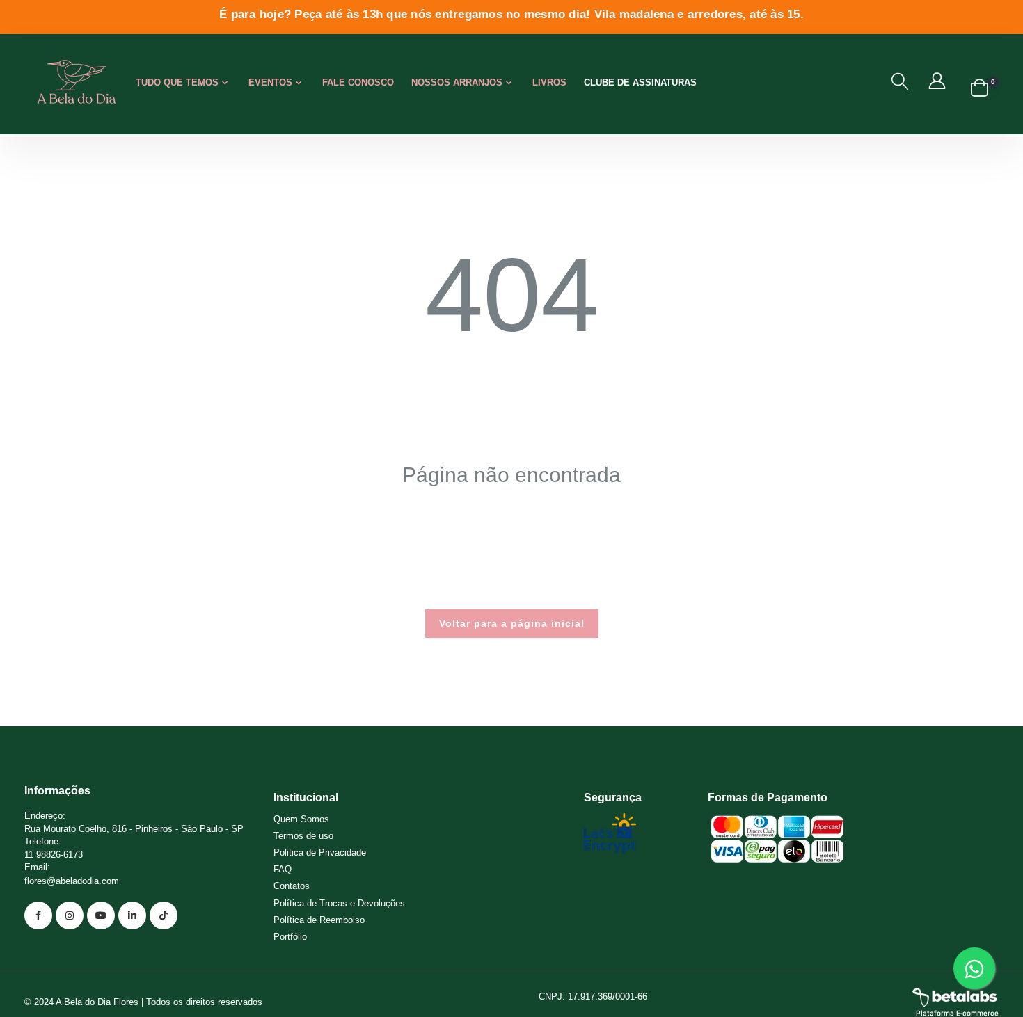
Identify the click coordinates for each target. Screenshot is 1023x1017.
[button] (900, 81)
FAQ (282, 869)
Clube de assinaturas (640, 82)
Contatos (291, 886)
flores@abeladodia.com (71, 881)
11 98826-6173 (53, 854)
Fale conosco (358, 82)
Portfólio (290, 936)
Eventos (270, 82)
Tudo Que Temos (177, 82)
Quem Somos (301, 819)
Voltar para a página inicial (512, 623)
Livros (549, 82)
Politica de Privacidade (319, 852)
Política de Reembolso (319, 920)
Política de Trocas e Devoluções (339, 903)
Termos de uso (303, 836)
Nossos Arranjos (456, 82)
